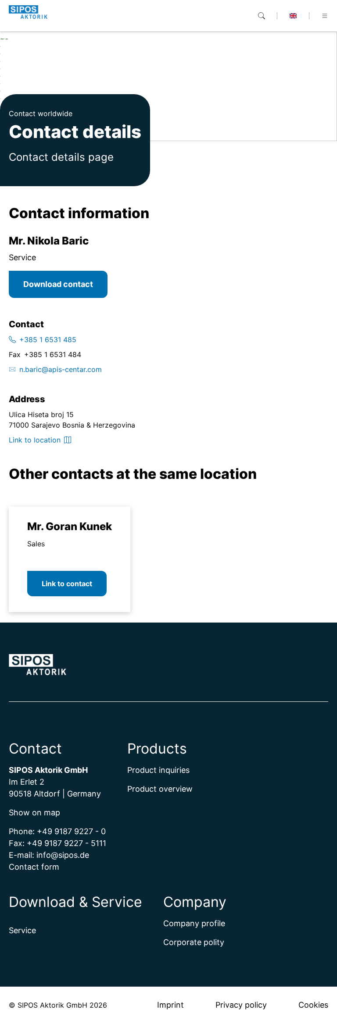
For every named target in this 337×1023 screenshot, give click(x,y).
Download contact (58, 284)
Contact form (34, 866)
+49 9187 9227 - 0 (71, 831)
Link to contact (67, 583)
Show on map (34, 812)
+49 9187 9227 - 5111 (66, 843)
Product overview (160, 788)
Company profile (194, 923)
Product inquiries (158, 770)
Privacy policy (241, 1004)
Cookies (313, 1004)
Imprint (170, 1004)
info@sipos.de (62, 855)
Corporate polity (193, 942)
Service (22, 930)
